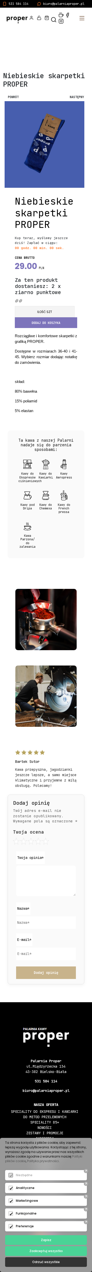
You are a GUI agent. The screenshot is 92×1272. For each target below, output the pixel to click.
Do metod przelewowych (44, 1117)
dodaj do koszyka (46, 323)
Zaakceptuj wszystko (46, 1251)
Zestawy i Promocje (44, 1133)
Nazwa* (23, 908)
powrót (13, 97)
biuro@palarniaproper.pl (63, 4)
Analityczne (25, 1188)
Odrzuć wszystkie (46, 1262)
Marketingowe (27, 1200)
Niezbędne (24, 1175)
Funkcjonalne (26, 1213)
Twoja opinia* (30, 857)
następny (77, 97)
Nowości (45, 1127)
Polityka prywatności (43, 1161)
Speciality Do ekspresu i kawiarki (44, 1111)
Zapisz (46, 1240)
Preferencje (25, 1226)
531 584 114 (18, 4)
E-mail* (24, 939)
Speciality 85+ (44, 1122)
